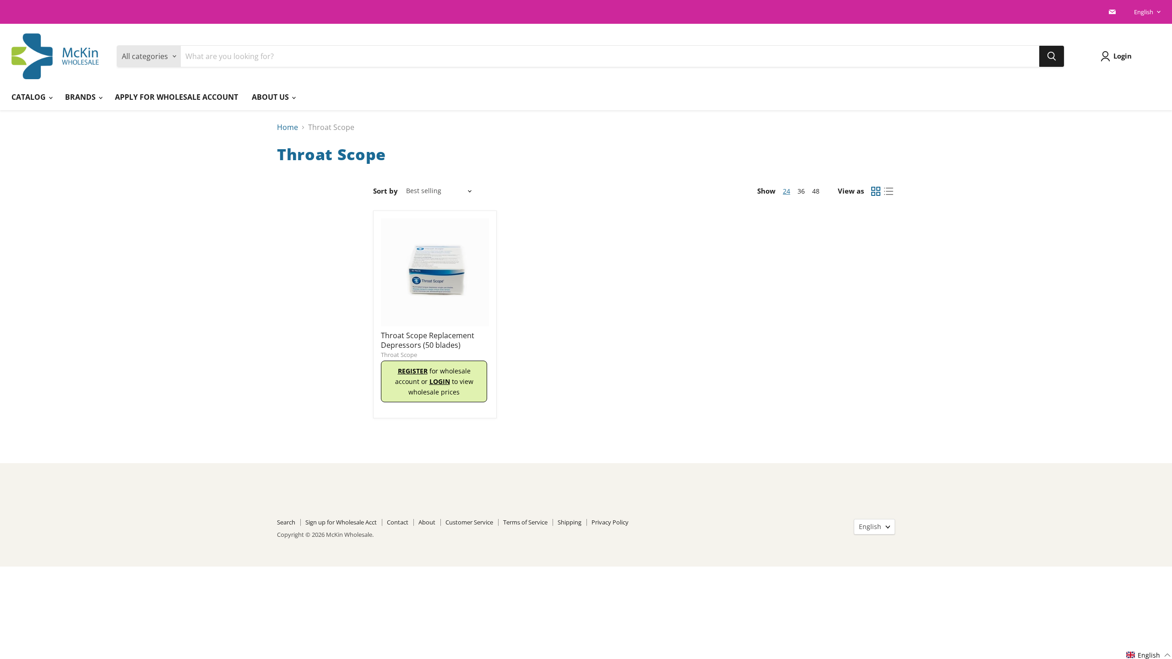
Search (286, 522)
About (426, 522)
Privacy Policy (610, 522)
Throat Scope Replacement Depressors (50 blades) (427, 340)
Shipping (569, 522)
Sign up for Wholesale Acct (341, 522)
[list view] (888, 191)
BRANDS (81, 97)
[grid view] (875, 191)
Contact (397, 522)
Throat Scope (399, 355)
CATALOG (29, 97)
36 (801, 191)
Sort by (385, 191)
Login (1122, 55)
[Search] (1051, 56)
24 (786, 191)
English (1143, 12)
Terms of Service (525, 522)
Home (287, 127)
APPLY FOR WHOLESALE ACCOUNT (176, 97)
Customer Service (469, 522)
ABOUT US (271, 97)
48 (815, 191)
